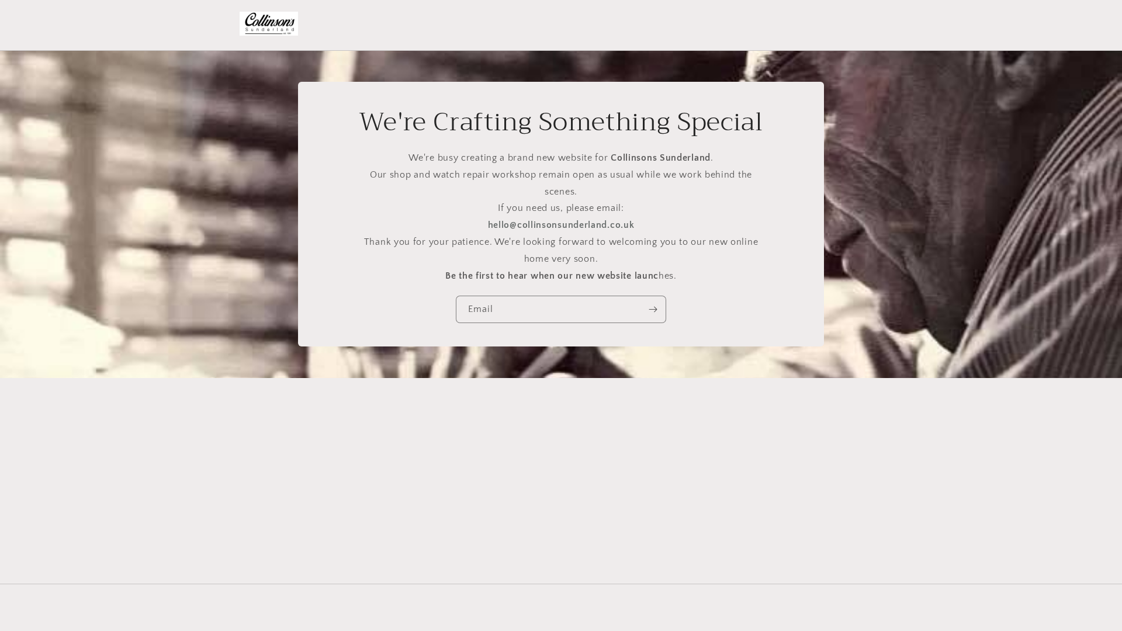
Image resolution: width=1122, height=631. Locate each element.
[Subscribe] (653, 310)
